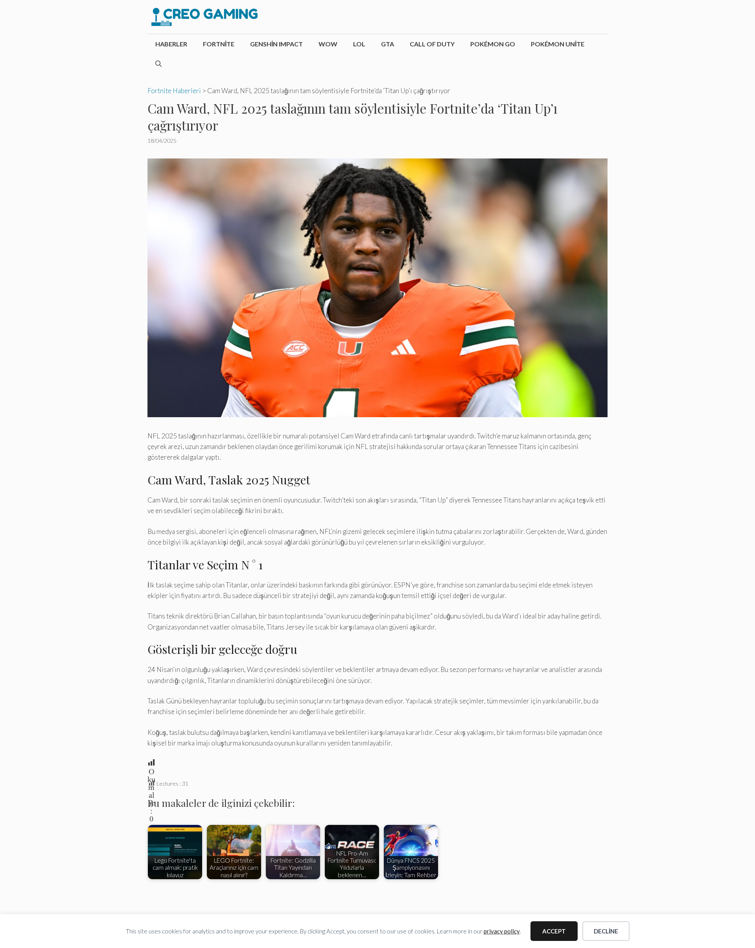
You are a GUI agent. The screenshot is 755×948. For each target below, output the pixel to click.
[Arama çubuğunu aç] (158, 64)
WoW (328, 44)
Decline (606, 931)
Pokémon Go (492, 44)
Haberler (171, 44)
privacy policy (502, 931)
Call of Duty (432, 44)
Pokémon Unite (557, 44)
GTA (387, 44)
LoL (359, 44)
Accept (554, 931)
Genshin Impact (276, 44)
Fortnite (218, 44)
